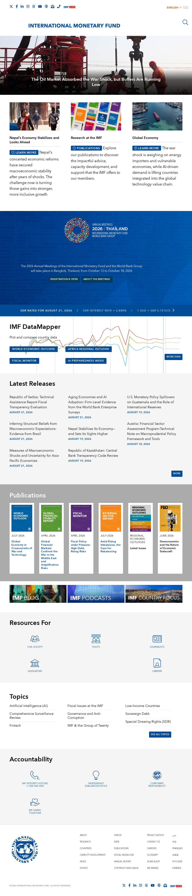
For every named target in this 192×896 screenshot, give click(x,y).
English (172, 7)
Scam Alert (153, 861)
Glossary (152, 855)
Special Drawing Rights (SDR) (148, 722)
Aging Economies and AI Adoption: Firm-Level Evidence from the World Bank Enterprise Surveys (92, 404)
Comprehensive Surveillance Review (31, 716)
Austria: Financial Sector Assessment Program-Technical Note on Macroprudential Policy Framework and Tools (151, 431)
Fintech (15, 726)
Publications (121, 848)
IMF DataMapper (35, 327)
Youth (96, 647)
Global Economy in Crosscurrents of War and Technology (21, 548)
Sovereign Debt (137, 714)
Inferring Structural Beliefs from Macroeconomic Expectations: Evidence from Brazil (33, 429)
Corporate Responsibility (157, 784)
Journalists (157, 647)
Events (84, 868)
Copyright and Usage (126, 868)
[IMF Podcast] (46, 6)
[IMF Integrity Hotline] (58, 6)
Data (116, 842)
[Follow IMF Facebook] (17, 6)
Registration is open (64, 279)
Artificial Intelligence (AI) (29, 706)
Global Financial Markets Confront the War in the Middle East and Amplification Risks (49, 554)
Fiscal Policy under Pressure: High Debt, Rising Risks (80, 546)
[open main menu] (185, 8)
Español (177, 868)
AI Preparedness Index (86, 361)
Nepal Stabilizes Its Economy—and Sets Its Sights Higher (91, 431)
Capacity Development (93, 855)
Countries (86, 848)
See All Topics (160, 734)
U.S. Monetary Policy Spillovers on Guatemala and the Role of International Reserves (151, 402)
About (83, 835)
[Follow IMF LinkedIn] (22, 6)
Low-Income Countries (142, 706)
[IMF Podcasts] (159, 885)
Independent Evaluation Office (96, 784)
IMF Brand (152, 868)
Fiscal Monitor (24, 361)
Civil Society (35, 647)
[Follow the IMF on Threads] (33, 6)
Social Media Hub (124, 855)
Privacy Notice (155, 835)
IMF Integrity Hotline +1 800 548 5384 (35, 784)
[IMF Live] (69, 7)
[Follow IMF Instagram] (27, 6)
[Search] (185, 22)
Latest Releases (32, 384)
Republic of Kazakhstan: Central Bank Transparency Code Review (93, 453)
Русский (177, 861)
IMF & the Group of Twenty (88, 726)
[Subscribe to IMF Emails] (52, 6)
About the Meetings (97, 279)
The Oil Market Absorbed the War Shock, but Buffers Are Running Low (96, 82)
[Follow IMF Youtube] (40, 6)
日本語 (175, 855)
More (176, 474)
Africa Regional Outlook (88, 349)
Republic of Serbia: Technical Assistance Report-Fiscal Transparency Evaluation (32, 402)
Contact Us (153, 842)
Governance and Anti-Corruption (84, 716)
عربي (174, 835)
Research (85, 842)
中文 (174, 842)
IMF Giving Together (35, 811)
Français (177, 848)
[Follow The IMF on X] (11, 6)
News (83, 861)
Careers (157, 671)
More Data (173, 357)
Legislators (35, 671)
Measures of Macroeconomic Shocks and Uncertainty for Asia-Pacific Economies (35, 456)
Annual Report (122, 861)
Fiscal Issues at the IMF (85, 706)
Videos (118, 835)
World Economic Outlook (33, 349)
